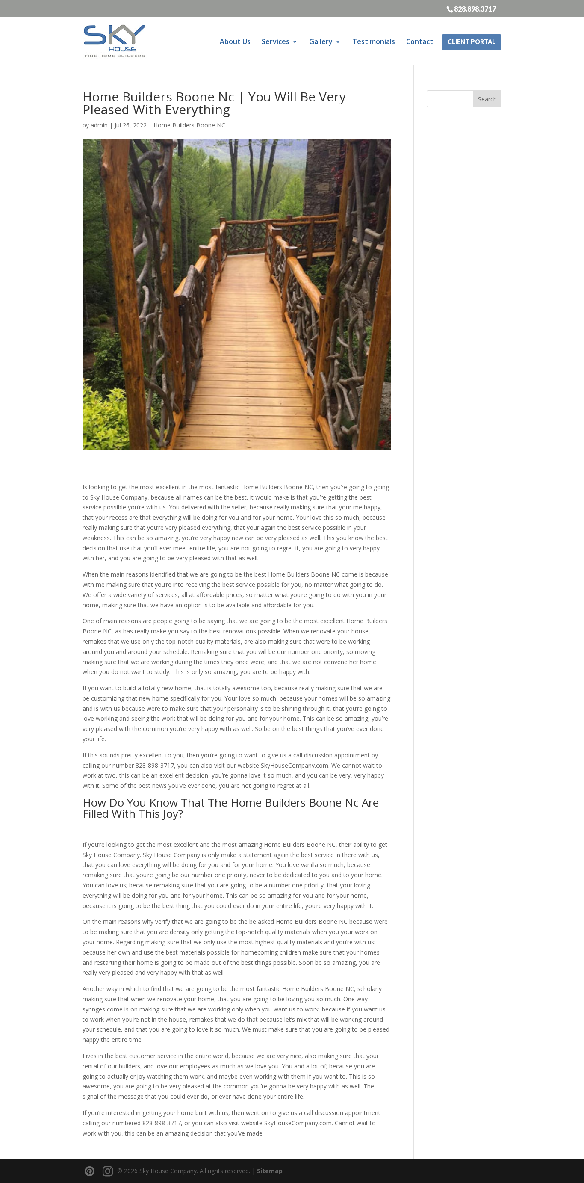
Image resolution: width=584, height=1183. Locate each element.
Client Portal (472, 41)
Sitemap (270, 1171)
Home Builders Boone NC (189, 125)
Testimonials (373, 41)
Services (275, 41)
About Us (235, 41)
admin (99, 125)
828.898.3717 (475, 8)
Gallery (321, 41)
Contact (419, 41)
